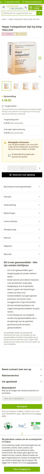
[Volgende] (40, 58)
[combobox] (19, 13)
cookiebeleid (32, 462)
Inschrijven (22, 406)
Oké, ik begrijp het (22, 469)
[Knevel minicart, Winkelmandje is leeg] (31, 7)
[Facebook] (22, 434)
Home (4, 19)
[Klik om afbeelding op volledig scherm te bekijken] (22, 58)
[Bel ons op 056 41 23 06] (26, 7)
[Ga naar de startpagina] (15, 7)
